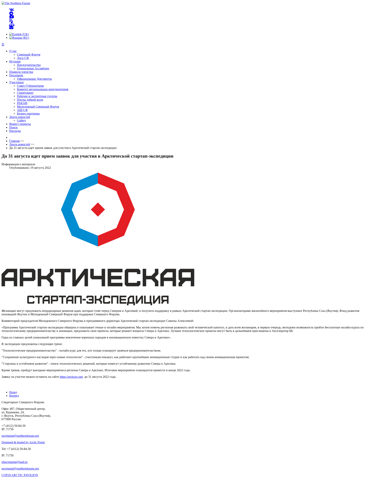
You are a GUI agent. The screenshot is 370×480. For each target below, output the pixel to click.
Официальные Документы (34, 78)
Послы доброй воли (30, 99)
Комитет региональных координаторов (42, 89)
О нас (13, 51)
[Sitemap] (11, 24)
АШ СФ (22, 110)
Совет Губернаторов (30, 85)
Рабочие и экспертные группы (37, 96)
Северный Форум (28, 54)
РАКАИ (22, 103)
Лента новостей (19, 117)
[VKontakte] (11, 10)
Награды (15, 130)
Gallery (21, 120)
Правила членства (21, 71)
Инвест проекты (20, 124)
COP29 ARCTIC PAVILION (20, 475)
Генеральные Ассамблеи (33, 68)
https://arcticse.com (71, 376)
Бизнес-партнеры (28, 113)
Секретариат (25, 92)
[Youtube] (11, 17)
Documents (16, 75)
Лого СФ (23, 58)
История (14, 61)
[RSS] (11, 20)
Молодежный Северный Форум (38, 106)
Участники (16, 82)
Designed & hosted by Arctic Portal (23, 442)
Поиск (13, 127)
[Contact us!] (11, 27)
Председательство (29, 65)
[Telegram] (11, 13)
